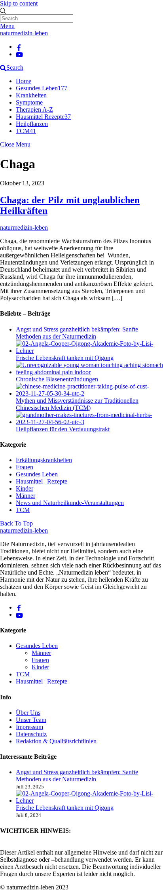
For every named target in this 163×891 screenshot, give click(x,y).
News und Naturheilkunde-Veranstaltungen (70, 502)
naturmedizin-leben (24, 227)
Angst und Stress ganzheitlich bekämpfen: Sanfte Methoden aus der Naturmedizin (77, 333)
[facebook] (19, 46)
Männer (25, 495)
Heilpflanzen (32, 123)
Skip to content (19, 3)
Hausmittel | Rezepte (41, 481)
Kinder (24, 488)
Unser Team (31, 719)
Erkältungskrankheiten (44, 460)
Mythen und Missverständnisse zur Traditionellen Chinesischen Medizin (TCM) (77, 404)
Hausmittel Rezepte (43, 116)
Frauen (24, 467)
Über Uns (28, 712)
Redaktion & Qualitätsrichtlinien (56, 741)
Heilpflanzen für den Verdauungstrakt (63, 429)
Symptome (29, 102)
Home (23, 81)
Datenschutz (31, 734)
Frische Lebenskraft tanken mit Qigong (65, 357)
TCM (26, 131)
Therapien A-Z (34, 109)
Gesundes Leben (41, 88)
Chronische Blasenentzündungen (57, 379)
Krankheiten (31, 95)
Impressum (29, 726)
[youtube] (19, 54)
